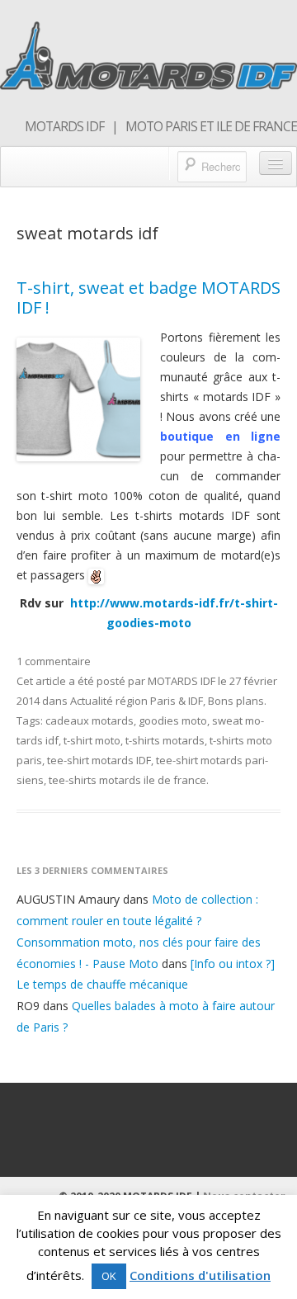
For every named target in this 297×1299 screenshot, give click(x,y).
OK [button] (108, 1275)
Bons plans (236, 700)
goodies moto (173, 720)
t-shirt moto (92, 740)
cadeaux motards (89, 720)
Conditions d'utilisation (200, 1275)
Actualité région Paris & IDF (136, 700)
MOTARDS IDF (181, 680)
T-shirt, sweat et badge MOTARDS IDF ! (148, 297)
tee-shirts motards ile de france (127, 779)
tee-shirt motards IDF (99, 760)
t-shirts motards (165, 740)
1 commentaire (53, 661)
